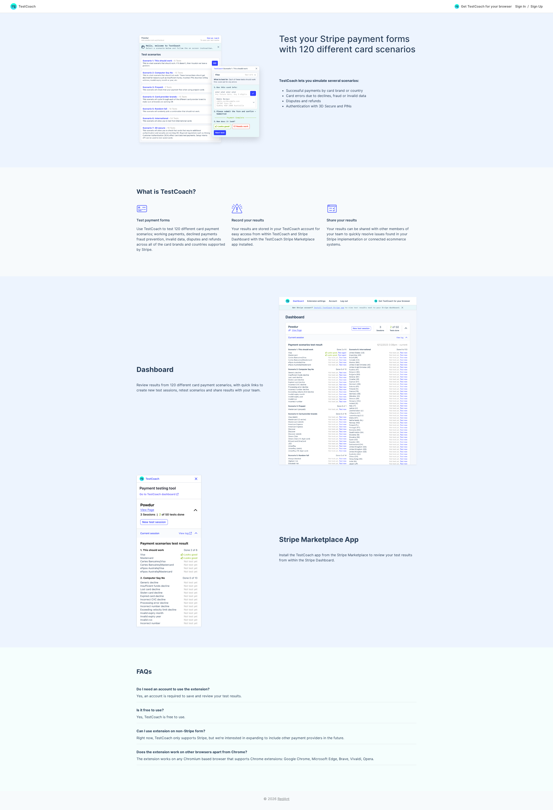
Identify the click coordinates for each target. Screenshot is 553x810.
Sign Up (537, 6)
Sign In (520, 6)
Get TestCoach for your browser (486, 6)
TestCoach (27, 6)
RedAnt (283, 799)
